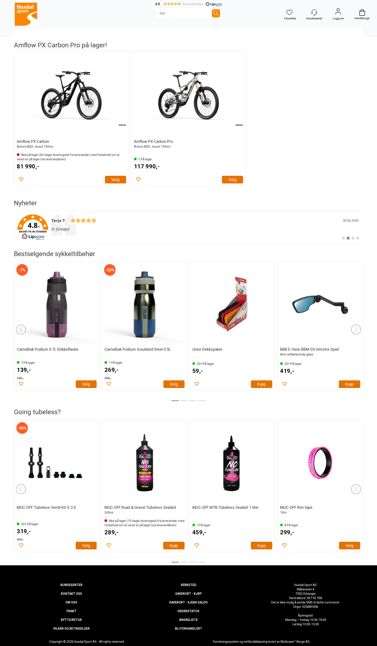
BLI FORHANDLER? (188, 628)
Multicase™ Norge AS (295, 641)
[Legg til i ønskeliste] (21, 179)
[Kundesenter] (314, 12)
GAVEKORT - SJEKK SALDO (188, 602)
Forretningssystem (226, 641)
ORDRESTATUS (188, 611)
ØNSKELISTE (188, 620)
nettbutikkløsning (255, 641)
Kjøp (86, 388)
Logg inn (338, 12)
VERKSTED (188, 585)
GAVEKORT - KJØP (188, 593)
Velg (115, 179)
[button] (188, 4)
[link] (188, 227)
